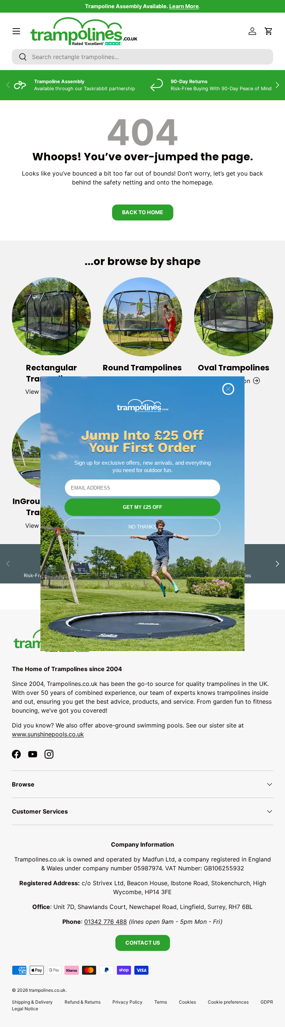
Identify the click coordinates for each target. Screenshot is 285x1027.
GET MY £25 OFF (142, 507)
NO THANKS (142, 527)
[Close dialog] (228, 389)
